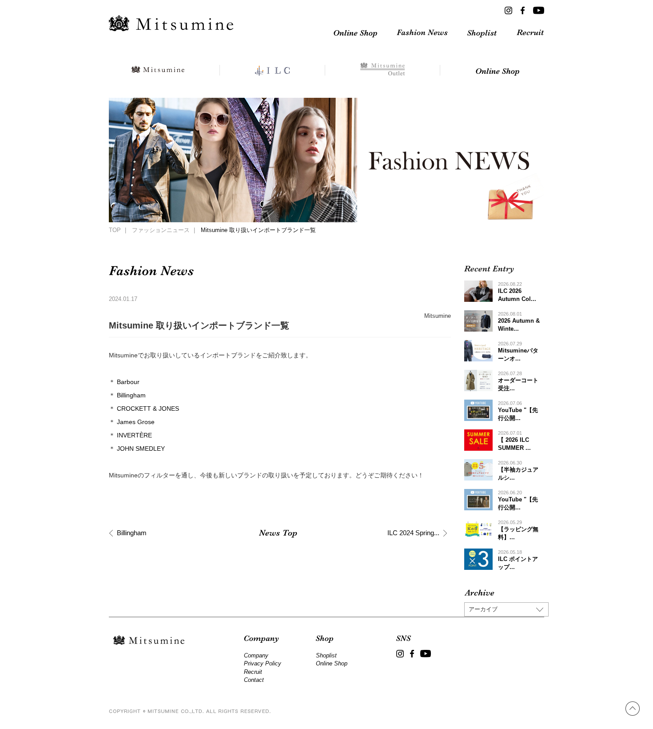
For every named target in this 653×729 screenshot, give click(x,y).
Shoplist (326, 655)
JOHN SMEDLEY (141, 448)
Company (256, 655)
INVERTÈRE (134, 435)
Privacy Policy (262, 663)
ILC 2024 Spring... (413, 533)
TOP (115, 230)
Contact (254, 680)
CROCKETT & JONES (148, 408)
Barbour (128, 381)
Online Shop (331, 663)
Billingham (131, 395)
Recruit (253, 672)
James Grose (136, 421)
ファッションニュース (161, 230)
